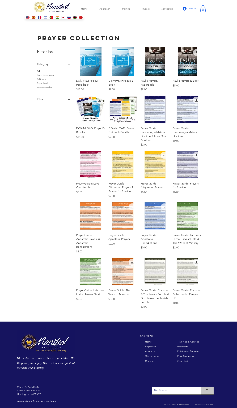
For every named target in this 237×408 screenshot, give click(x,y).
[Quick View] (90, 61)
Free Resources (45, 75)
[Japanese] (63, 17)
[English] (28, 17)
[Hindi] (57, 17)
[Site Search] (207, 390)
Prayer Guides (44, 87)
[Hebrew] (45, 17)
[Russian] (69, 17)
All (38, 71)
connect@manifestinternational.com (36, 401)
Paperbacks (43, 83)
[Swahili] (75, 17)
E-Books (41, 79)
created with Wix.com (204, 404)
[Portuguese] (51, 17)
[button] (203, 8)
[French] (39, 17)
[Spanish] (33, 17)
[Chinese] (81, 17)
